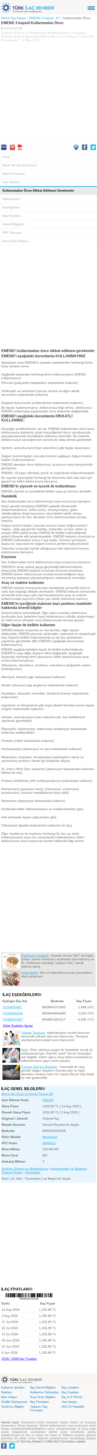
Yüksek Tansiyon (33, 1032)
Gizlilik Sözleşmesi (14, 1402)
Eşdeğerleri (11, 207)
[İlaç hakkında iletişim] (76, 149)
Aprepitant (32, 36)
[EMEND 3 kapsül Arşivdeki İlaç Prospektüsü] (12, 149)
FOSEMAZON (13, 1013)
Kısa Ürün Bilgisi (15, 241)
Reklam (6, 1392)
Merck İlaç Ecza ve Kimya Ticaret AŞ (27, 1094)
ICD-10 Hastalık (73, 1406)
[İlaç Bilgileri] (43, 1089)
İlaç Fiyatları (11, 216)
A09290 (47, 1100)
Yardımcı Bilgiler (12, 1406)
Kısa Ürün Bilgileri (42, 1397)
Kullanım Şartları (13, 1387)
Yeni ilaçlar (69, 1402)
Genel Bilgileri (13, 224)
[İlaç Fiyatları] (30, 1289)
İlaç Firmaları (39, 1402)
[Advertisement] (48, 93)
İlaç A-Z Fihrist (72, 1397)
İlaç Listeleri (70, 1387)
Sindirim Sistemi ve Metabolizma (24, 33)
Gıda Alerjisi (29, 972)
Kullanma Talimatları (44, 1392)
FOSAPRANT (12, 1007)
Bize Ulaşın (9, 1397)
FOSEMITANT (13, 1019)
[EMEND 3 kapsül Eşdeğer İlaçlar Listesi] (40, 995)
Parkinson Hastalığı (35, 955)
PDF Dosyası (12, 232)
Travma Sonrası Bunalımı (39, 1067)
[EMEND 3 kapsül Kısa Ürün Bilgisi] (4, 149)
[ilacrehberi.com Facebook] (4, 1447)
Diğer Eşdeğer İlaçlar (18, 1025)
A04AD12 (49, 1143)
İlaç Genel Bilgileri (43, 1387)
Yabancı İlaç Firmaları (39, 1408)
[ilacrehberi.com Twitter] (12, 1447)
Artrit (24, 1050)
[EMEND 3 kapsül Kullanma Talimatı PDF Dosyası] (20, 149)
